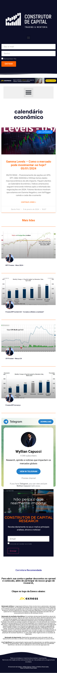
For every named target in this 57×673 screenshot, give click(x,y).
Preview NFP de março (13, 405)
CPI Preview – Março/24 (14, 358)
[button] (28, 37)
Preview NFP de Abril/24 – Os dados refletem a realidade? (25, 312)
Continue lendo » (28, 202)
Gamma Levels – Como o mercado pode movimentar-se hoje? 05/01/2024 (28, 165)
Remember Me (9, 59)
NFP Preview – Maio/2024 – (15, 265)
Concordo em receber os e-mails (21, 544)
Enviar (13, 551)
